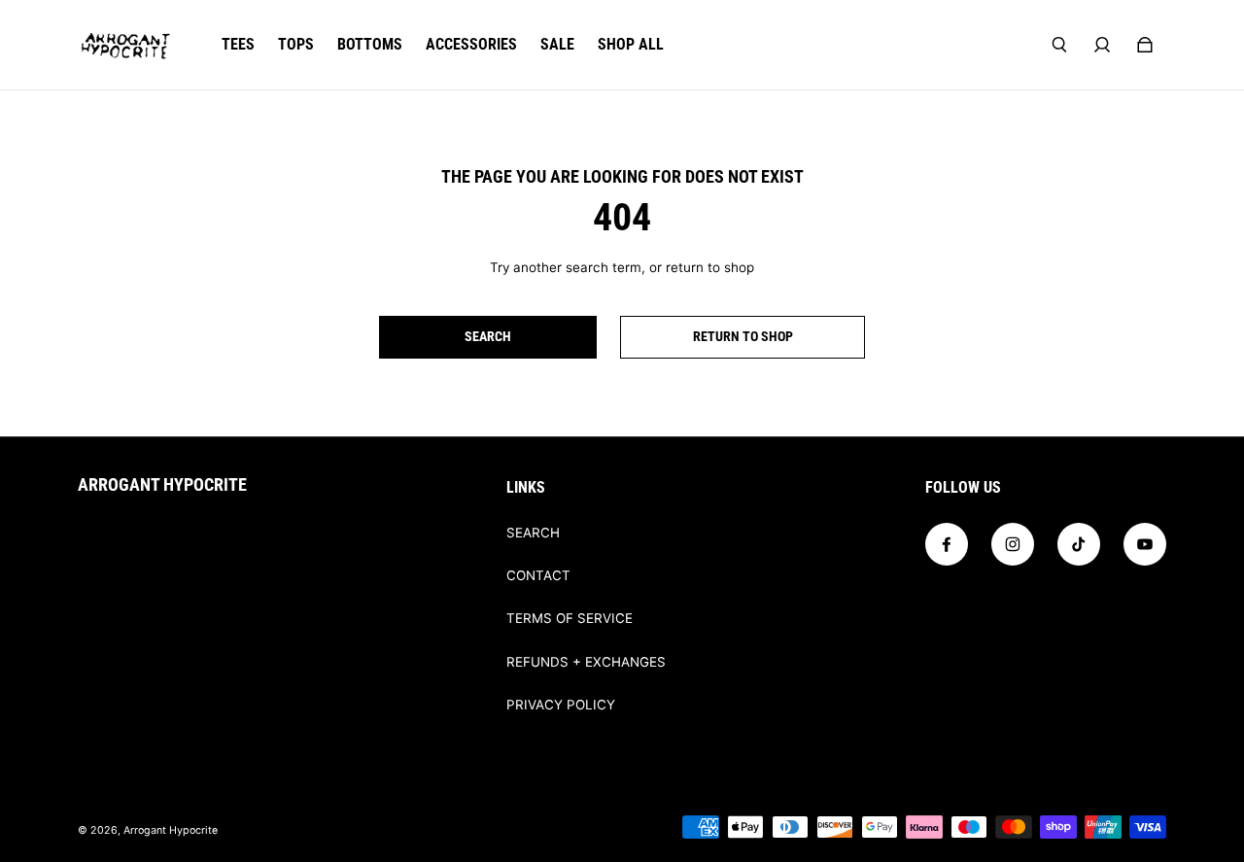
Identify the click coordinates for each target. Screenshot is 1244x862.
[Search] (1059, 44)
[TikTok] (1078, 544)
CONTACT (538, 575)
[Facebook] (946, 544)
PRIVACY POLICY (560, 704)
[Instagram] (1012, 544)
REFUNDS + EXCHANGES (586, 662)
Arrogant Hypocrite (170, 830)
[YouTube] (1144, 544)
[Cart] (1144, 44)
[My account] (1102, 44)
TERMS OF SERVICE (569, 618)
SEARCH (533, 532)
